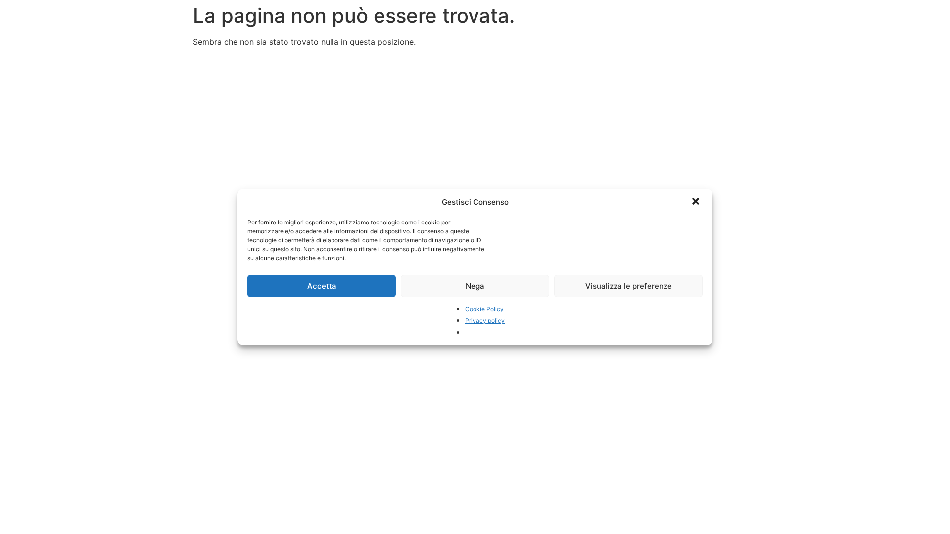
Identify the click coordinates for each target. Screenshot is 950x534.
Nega (475, 286)
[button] (697, 202)
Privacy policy (485, 320)
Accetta (321, 286)
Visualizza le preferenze (628, 286)
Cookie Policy (484, 308)
